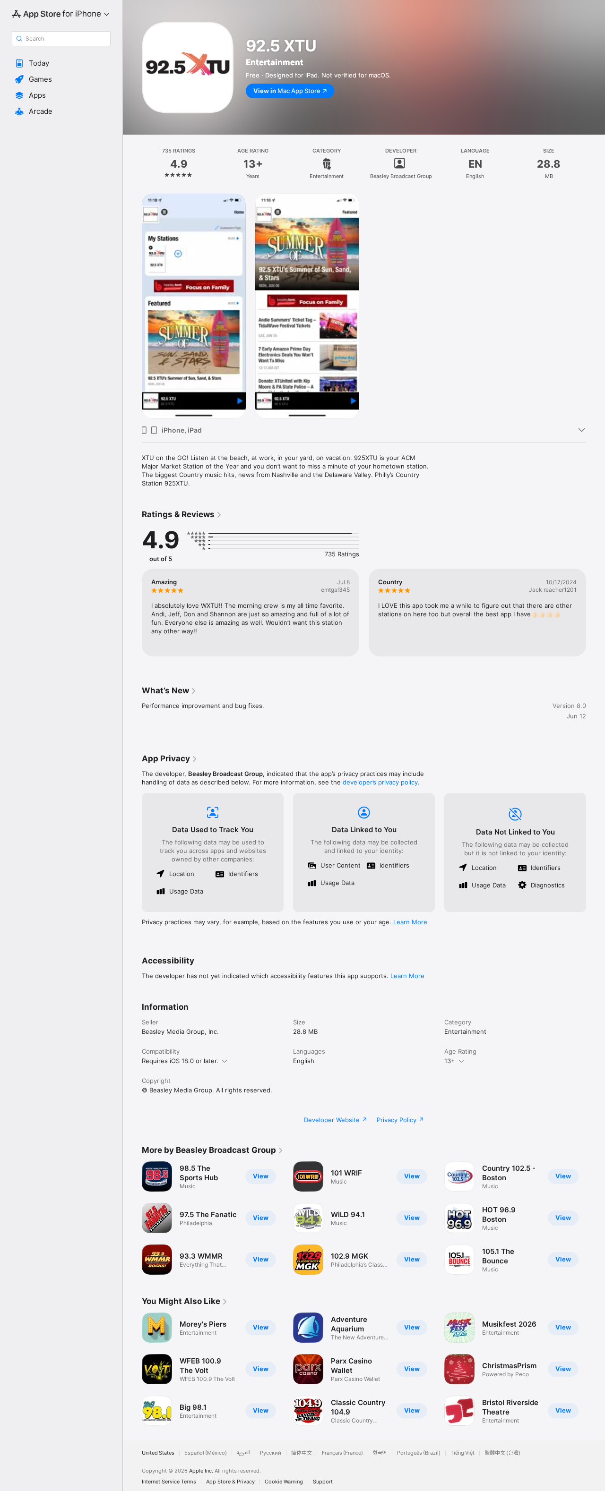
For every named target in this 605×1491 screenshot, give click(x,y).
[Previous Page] (132, 612)
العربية (243, 1453)
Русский (270, 1453)
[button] (61, 63)
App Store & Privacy (230, 1481)
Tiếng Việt (462, 1453)
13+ (449, 1061)
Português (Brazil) (419, 1453)
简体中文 (301, 1453)
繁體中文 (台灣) (502, 1453)
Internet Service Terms (169, 1481)
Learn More (410, 922)
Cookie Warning (284, 1481)
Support (323, 1481)
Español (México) (205, 1453)
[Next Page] (595, 612)
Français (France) (342, 1453)
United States (158, 1453)
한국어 (380, 1453)
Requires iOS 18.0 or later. (180, 1061)
